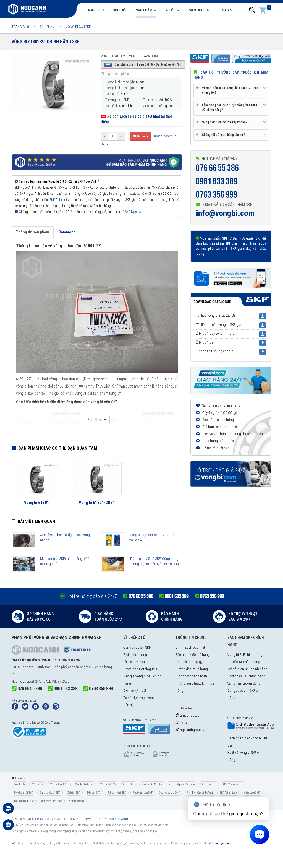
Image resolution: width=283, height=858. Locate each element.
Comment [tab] (67, 232)
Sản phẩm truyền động (243, 683)
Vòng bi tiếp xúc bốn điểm (182, 784)
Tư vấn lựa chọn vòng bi (140, 698)
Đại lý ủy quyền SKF (137, 647)
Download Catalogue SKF (141, 669)
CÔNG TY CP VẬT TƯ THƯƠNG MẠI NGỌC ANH (100, 819)
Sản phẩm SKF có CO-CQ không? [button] (222, 122)
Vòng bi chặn (128, 784)
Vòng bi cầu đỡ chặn (152, 784)
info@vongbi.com (225, 213)
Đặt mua (142, 136)
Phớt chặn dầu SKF (143, 792)
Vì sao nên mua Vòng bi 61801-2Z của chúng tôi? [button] (228, 90)
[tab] (231, 90)
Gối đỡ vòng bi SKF (233, 784)
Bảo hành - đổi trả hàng (192, 654)
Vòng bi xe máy (208, 784)
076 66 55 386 (217, 168)
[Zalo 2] (8, 827)
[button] (252, 10)
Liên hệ (128, 705)
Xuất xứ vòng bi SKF (169, 792)
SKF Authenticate (61, 200)
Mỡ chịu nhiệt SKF (23, 792)
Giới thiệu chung (135, 654)
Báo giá (226, 10)
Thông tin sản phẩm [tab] (32, 232)
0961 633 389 (216, 181)
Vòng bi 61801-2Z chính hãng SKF (45, 41)
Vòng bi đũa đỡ (108, 784)
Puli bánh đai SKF (116, 792)
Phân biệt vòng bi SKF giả (200, 792)
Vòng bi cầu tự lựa (84, 784)
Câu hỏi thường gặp (190, 662)
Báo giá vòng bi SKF (24, 800)
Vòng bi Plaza (36, 819)
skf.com (185, 723)
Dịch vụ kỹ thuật (134, 690)
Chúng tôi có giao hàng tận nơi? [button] (221, 134)
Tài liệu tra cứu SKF (137, 662)
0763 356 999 (216, 195)
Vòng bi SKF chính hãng (244, 654)
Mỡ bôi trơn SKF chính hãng (247, 669)
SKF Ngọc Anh (134, 212)
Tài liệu (170, 10)
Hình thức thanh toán (191, 676)
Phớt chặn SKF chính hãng (246, 676)
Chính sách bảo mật (190, 647)
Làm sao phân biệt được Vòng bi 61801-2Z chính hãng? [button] (228, 107)
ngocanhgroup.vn (192, 730)
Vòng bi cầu (19, 784)
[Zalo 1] (8, 811)
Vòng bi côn (37, 784)
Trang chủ (95, 10)
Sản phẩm (144, 10)
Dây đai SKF (93, 792)
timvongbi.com (190, 715)
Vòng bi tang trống (59, 784)
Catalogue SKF (199, 10)
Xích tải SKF (73, 792)
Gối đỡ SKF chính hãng (243, 662)
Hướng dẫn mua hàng (191, 669)
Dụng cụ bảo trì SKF (50, 792)
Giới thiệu (120, 10)
